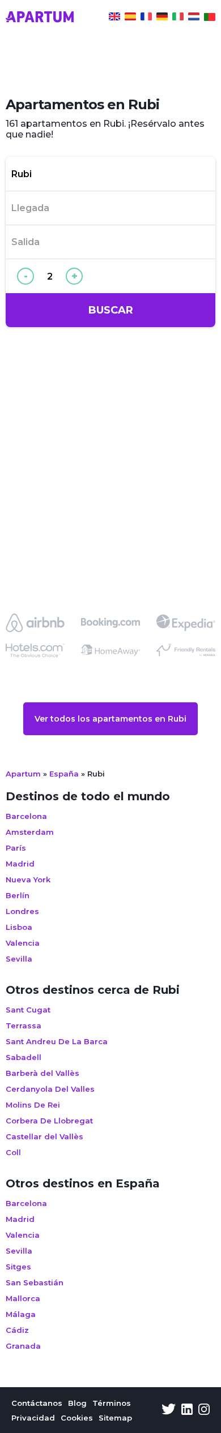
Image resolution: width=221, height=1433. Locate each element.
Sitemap (115, 1417)
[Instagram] (204, 1410)
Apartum (23, 773)
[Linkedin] (187, 1410)
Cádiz (17, 1330)
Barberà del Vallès (42, 1073)
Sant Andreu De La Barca (57, 1041)
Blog (77, 1403)
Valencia (23, 942)
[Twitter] (169, 1410)
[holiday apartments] (114, 18)
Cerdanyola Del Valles (50, 1088)
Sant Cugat (28, 1009)
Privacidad (33, 1417)
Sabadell (23, 1057)
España (64, 773)
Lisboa (19, 927)
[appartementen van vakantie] (193, 18)
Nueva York (28, 879)
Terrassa (23, 1025)
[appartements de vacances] (146, 18)
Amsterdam (30, 831)
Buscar (110, 310)
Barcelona (26, 816)
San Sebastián (34, 1282)
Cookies (77, 1417)
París (16, 847)
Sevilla (19, 958)
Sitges (18, 1266)
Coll (13, 1152)
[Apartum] (40, 18)
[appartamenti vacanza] (178, 18)
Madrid (20, 863)
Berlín (17, 895)
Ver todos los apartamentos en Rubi (110, 719)
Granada (23, 1345)
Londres (22, 911)
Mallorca (23, 1298)
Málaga (21, 1314)
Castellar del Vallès (44, 1136)
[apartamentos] (209, 18)
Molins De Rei (33, 1104)
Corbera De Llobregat (49, 1120)
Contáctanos (36, 1403)
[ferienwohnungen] (162, 18)
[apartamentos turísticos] (130, 18)
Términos (111, 1403)
